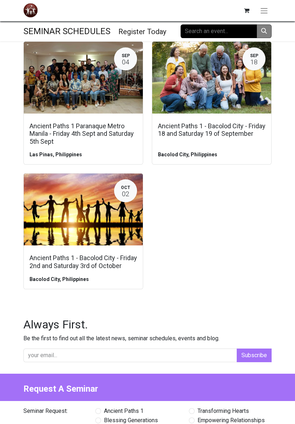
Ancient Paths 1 (124, 410)
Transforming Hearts (223, 410)
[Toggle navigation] (264, 10)
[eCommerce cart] (246, 10)
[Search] (264, 31)
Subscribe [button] (254, 355)
